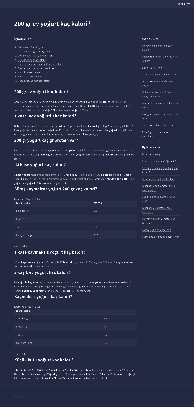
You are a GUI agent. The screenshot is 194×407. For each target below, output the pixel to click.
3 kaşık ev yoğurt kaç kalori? (33, 72)
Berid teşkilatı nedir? (153, 67)
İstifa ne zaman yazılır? (154, 154)
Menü (182, 4)
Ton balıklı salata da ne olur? (157, 125)
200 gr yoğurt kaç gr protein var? (35, 55)
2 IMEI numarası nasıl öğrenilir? (159, 161)
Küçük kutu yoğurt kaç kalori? (34, 80)
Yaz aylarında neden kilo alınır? (158, 179)
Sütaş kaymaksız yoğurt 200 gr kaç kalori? (40, 64)
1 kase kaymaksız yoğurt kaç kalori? (37, 68)
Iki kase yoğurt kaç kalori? (32, 59)
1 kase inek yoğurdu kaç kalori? (35, 51)
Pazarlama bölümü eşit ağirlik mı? (160, 236)
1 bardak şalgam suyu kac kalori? (160, 74)
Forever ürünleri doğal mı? (156, 229)
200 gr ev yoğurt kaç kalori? (33, 47)
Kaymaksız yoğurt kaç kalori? (33, 76)
